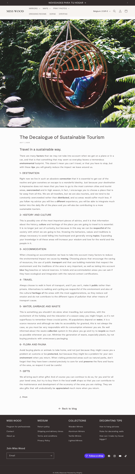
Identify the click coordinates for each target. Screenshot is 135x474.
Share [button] (25, 397)
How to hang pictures (109, 426)
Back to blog (69, 408)
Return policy (44, 426)
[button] (34, 8)
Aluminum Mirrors (77, 431)
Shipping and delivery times (50, 431)
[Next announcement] (127, 2)
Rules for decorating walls (112, 431)
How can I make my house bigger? (112, 437)
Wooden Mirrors (76, 426)
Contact (10, 431)
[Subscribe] (51, 456)
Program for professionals (18, 426)
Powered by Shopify (74, 473)
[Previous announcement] (7, 2)
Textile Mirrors (75, 436)
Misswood (63, 473)
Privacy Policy (44, 440)
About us (11, 436)
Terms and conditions (47, 436)
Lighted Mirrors (75, 440)
